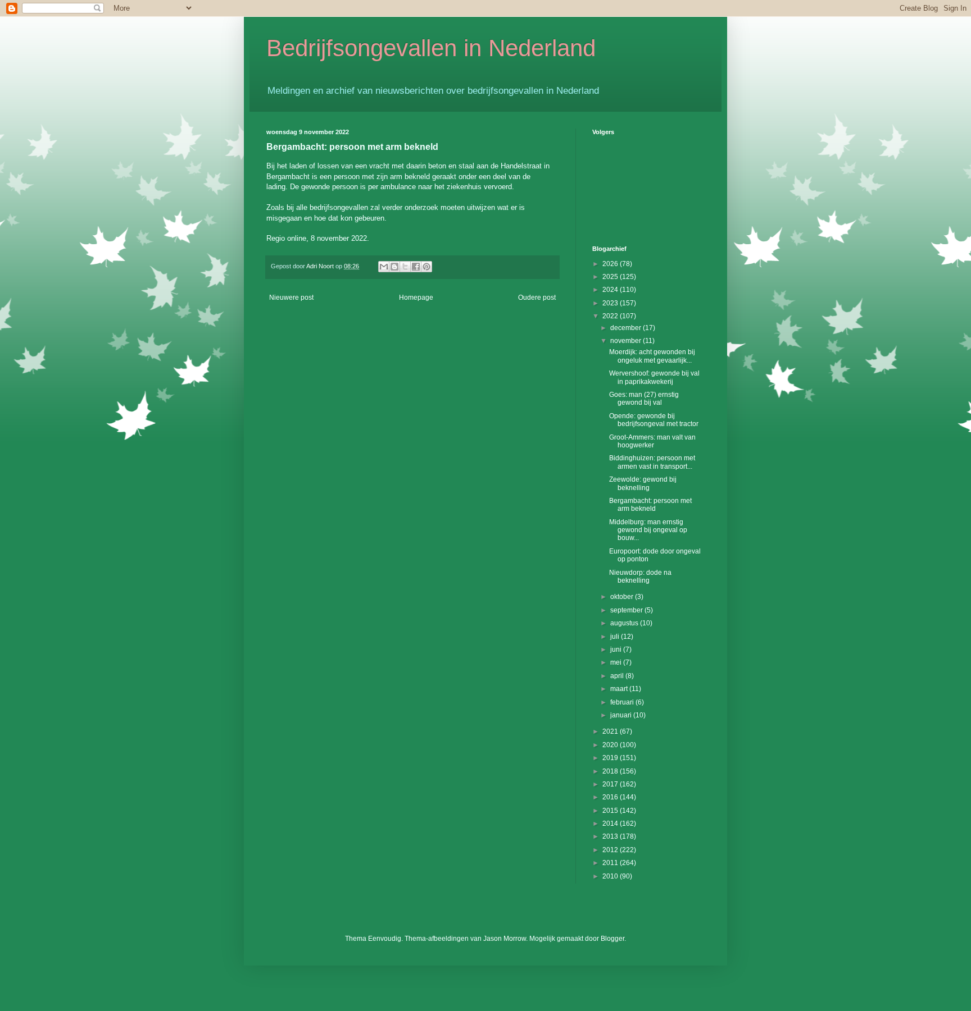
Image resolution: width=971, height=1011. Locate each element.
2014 (611, 823)
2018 (611, 771)
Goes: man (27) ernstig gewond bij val (644, 398)
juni (616, 649)
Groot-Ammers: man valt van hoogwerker (652, 441)
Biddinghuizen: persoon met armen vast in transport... (652, 462)
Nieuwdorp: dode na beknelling (640, 576)
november (626, 341)
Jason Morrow (504, 939)
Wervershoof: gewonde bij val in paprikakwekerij (654, 377)
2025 (611, 277)
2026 (611, 264)
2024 (611, 290)
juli (615, 637)
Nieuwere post (291, 297)
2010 (611, 876)
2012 (611, 850)
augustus (625, 623)
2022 (611, 316)
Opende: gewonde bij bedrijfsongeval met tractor (653, 420)
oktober (622, 597)
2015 (611, 811)
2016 (611, 797)
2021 (611, 731)
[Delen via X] (405, 266)
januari (621, 715)
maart (619, 689)
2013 (611, 836)
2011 (611, 863)
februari (623, 702)
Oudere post (537, 297)
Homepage (416, 297)
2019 (611, 758)
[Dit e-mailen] (383, 266)
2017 (611, 784)
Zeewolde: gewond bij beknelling (643, 483)
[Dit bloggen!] (394, 266)
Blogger (612, 939)
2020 (611, 745)
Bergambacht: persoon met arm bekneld (650, 505)
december (626, 328)
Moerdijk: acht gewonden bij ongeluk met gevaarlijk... (652, 356)
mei (616, 662)
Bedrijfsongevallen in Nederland (431, 48)
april (617, 676)
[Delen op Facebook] (415, 266)
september (627, 610)
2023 (611, 303)
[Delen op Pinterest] (426, 266)
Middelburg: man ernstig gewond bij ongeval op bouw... (648, 530)
